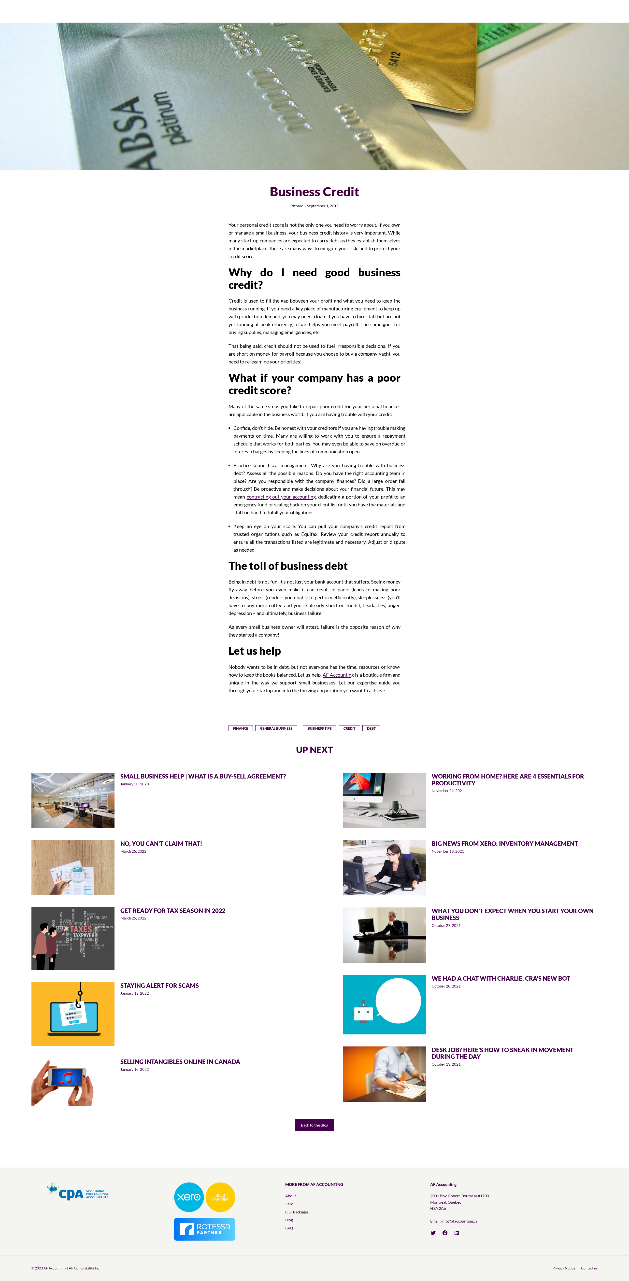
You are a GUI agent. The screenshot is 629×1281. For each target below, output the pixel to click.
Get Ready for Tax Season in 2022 (173, 910)
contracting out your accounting (281, 497)
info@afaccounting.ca (459, 1221)
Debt (371, 728)
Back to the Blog (314, 1125)
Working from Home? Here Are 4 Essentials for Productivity (508, 779)
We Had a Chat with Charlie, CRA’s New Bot (501, 978)
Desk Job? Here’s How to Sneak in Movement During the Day (502, 1053)
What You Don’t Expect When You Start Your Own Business (513, 914)
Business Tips (320, 728)
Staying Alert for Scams (159, 985)
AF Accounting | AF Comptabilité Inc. (71, 1268)
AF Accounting (338, 675)
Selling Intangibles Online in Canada (180, 1061)
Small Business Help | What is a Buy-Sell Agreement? (203, 776)
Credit (349, 728)
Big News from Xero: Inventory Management (505, 843)
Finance (240, 728)
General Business (276, 728)
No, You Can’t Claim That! (161, 843)
